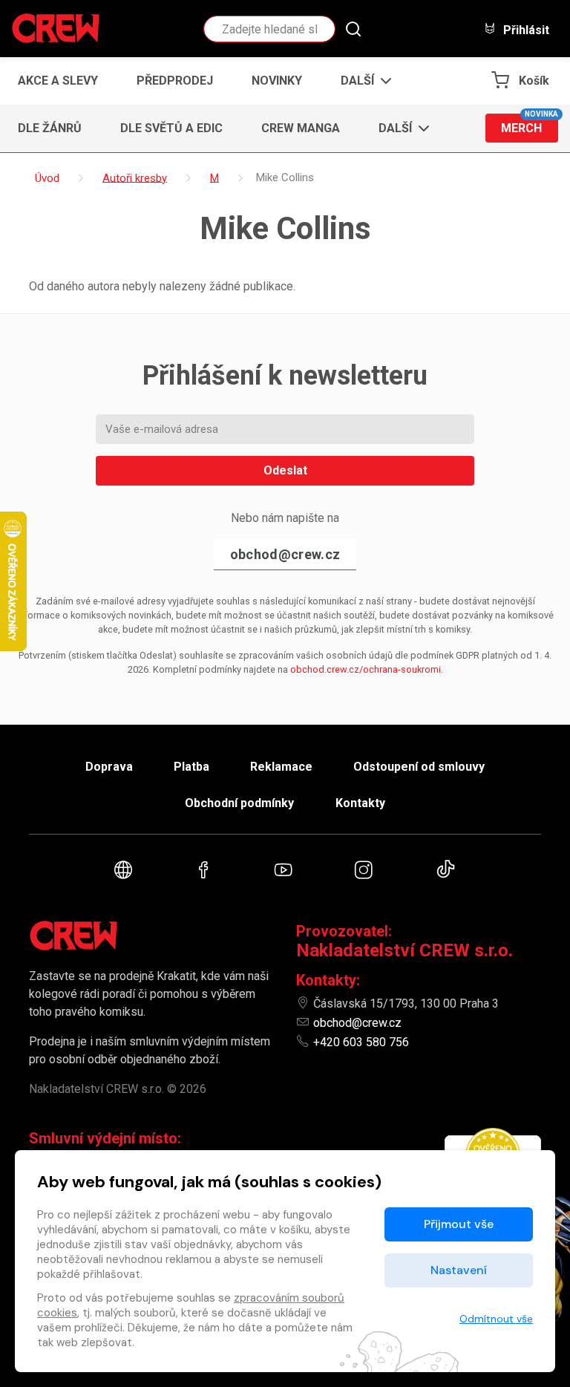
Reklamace (281, 767)
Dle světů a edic (171, 128)
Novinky (277, 81)
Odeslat (285, 470)
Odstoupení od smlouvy (419, 767)
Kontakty (360, 803)
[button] (362, 81)
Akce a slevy (58, 81)
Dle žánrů (50, 128)
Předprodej (175, 81)
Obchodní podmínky (239, 803)
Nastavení (458, 1270)
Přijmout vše (459, 1224)
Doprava (109, 767)
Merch (529, 124)
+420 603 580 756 (361, 1042)
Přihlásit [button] (524, 29)
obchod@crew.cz (285, 554)
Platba (191, 767)
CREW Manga (300, 128)
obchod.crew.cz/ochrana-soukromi (365, 669)
